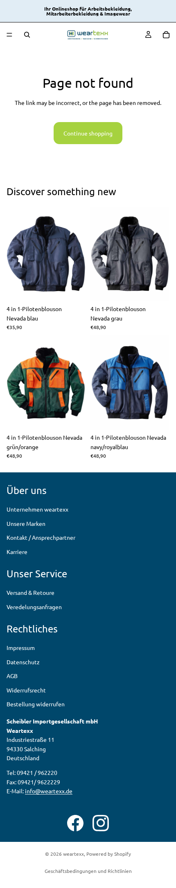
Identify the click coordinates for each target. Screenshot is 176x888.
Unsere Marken (26, 523)
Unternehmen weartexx (37, 509)
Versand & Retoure (30, 592)
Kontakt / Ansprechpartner (41, 537)
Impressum (21, 648)
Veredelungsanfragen (34, 606)
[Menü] (9, 34)
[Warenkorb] (166, 35)
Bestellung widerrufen (36, 704)
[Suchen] (27, 35)
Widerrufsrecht (26, 690)
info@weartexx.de (48, 791)
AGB (12, 676)
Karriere (17, 551)
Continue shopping (88, 133)
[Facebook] (75, 823)
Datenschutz (23, 661)
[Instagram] (100, 823)
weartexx (73, 853)
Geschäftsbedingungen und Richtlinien (88, 871)
